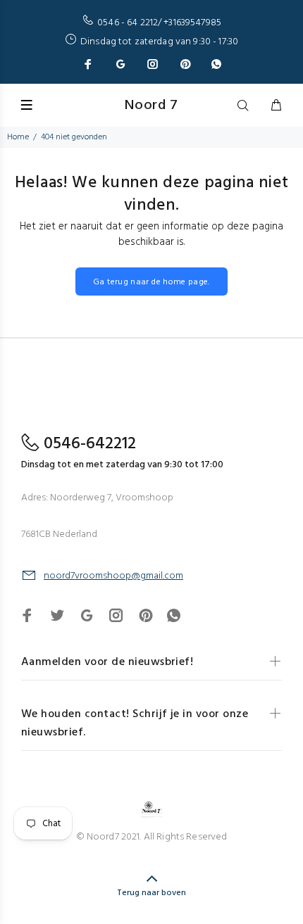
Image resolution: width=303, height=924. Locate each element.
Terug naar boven (151, 893)
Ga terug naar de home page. (151, 282)
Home (18, 137)
